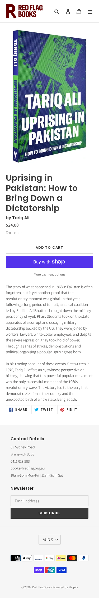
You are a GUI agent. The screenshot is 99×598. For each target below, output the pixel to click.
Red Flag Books (42, 587)
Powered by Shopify (65, 587)
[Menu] (90, 11)
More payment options (49, 274)
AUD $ (48, 539)
